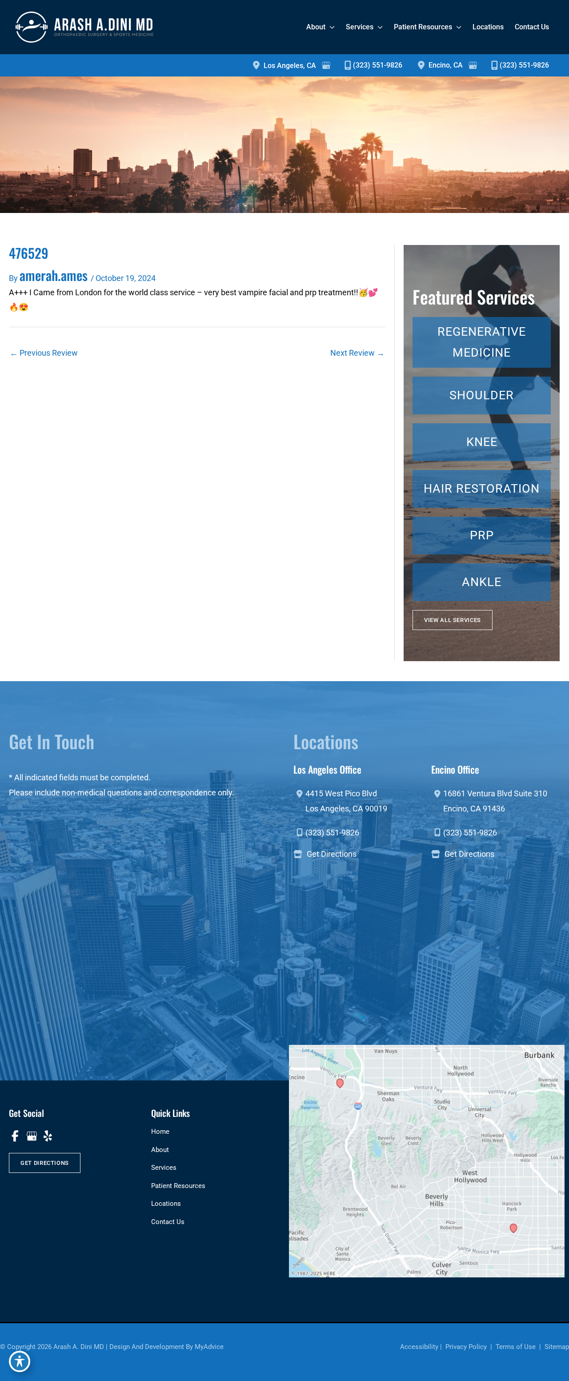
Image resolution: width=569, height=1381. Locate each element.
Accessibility (419, 1347)
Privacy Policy (466, 1347)
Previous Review (44, 352)
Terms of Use (515, 1347)
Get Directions (332, 854)
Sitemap (556, 1347)
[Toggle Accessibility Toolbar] (19, 1361)
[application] (330, 27)
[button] (453, 620)
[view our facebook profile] (15, 1136)
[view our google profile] (31, 1136)
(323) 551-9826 (377, 65)
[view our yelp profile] (48, 1136)
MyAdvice (209, 1347)
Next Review (357, 352)
